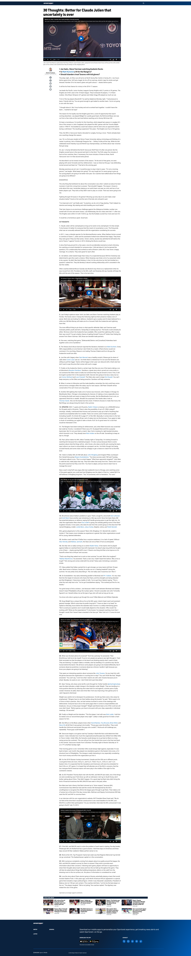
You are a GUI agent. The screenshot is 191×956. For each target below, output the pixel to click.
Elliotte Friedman (50, 73)
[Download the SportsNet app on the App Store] (84, 941)
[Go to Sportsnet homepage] (48, 3)
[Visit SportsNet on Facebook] (132, 941)
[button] (143, 3)
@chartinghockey (114, 684)
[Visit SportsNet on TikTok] (140, 941)
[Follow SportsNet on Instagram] (136, 941)
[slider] (82, 57)
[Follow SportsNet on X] (124, 941)
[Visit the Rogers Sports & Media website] (40, 952)
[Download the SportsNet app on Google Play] (94, 941)
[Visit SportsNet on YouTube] (128, 941)
